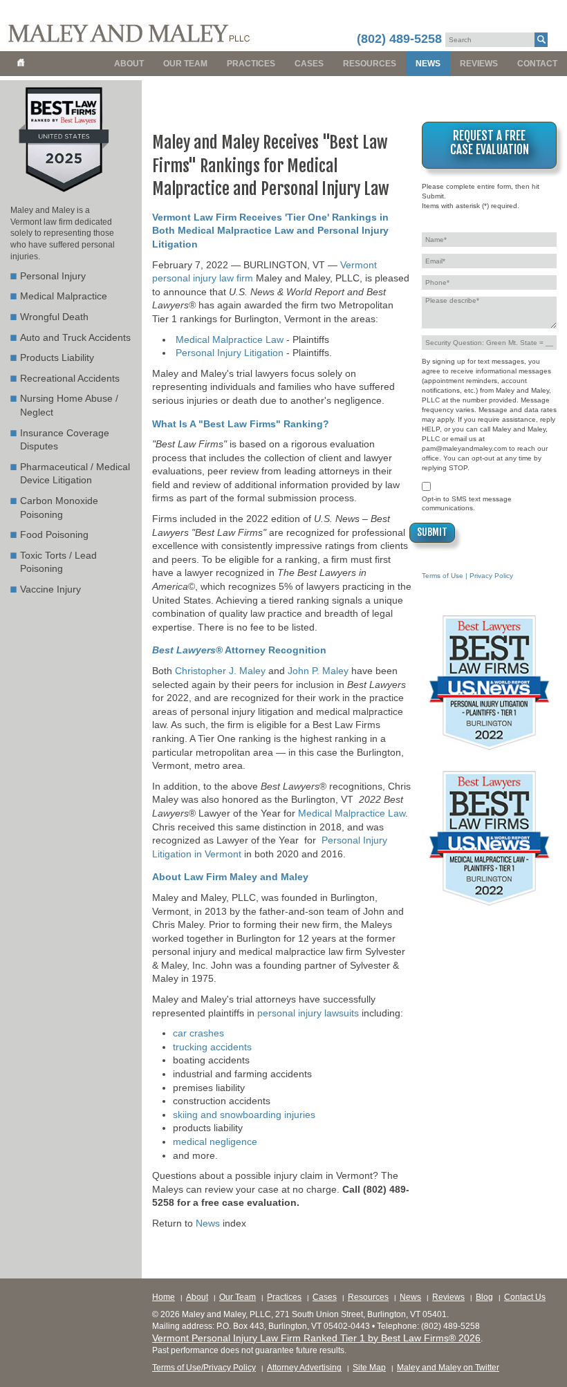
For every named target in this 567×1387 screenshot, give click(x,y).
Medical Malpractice (63, 295)
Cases (309, 63)
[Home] (22, 63)
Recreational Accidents (70, 378)
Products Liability (57, 357)
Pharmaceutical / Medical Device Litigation (75, 473)
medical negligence (215, 1141)
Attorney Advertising (304, 1367)
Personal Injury (53, 275)
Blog (484, 1297)
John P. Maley (318, 670)
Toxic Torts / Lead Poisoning (58, 562)
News (428, 63)
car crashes (198, 1033)
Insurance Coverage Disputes (64, 439)
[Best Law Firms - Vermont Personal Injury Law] (64, 191)
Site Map (369, 1367)
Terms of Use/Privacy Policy (204, 1367)
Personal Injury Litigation (230, 352)
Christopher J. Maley (220, 670)
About (129, 63)
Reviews (479, 63)
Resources (369, 63)
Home (163, 1297)
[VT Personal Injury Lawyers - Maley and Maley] (126, 25)
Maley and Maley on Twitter (448, 1367)
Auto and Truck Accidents (75, 337)
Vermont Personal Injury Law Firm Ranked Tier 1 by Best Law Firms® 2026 (316, 1337)
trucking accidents (212, 1046)
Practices (251, 63)
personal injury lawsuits (308, 1012)
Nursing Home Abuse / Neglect (69, 405)
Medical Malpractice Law (230, 339)
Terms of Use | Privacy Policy (467, 575)
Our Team (185, 63)
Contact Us (525, 1297)
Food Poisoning (54, 534)
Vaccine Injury (50, 589)
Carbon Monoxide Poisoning (59, 507)
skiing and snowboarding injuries (244, 1114)
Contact (537, 63)
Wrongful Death (54, 316)
